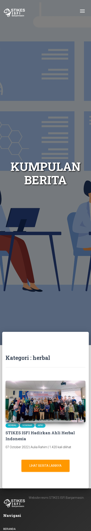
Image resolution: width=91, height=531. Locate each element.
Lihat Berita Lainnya (45, 465)
